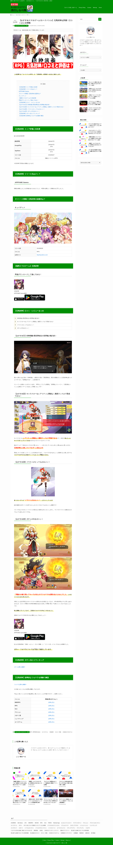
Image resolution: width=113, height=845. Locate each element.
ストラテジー (14, 828)
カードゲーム (45, 732)
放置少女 (87, 833)
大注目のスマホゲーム (67, 732)
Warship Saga (56, 822)
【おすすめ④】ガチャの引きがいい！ (29, 111)
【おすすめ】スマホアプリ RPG (21, 25)
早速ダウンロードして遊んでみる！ (29, 100)
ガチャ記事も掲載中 (19, 667)
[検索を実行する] (99, 19)
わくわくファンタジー (66, 822)
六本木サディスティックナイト (51, 830)
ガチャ (20, 825)
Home (44, 840)
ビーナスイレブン (61, 828)
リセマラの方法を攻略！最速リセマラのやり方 (21, 830)
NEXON (36, 822)
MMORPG (30, 822)
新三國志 (93, 833)
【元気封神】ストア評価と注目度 (28, 87)
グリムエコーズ (64, 825)
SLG (45, 822)
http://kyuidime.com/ (42, 255)
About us (68, 840)
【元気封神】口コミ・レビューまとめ (29, 102)
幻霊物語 (76, 833)
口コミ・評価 (58, 732)
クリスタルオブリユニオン (53, 825)
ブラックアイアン (71, 828)
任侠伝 (41, 830)
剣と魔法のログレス (34, 833)
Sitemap (62, 840)
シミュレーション (84, 825)
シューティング (93, 825)
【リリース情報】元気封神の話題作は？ (30, 93)
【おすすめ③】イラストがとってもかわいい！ (32, 109)
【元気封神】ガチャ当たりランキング (29, 113)
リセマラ (88, 828)
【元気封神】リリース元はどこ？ (28, 89)
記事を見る (51, 702)
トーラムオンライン (29, 828)
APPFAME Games (24, 91)
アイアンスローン (77, 822)
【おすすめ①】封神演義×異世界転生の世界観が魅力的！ (34, 104)
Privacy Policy (50, 840)
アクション (85, 822)
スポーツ (21, 828)
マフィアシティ (80, 828)
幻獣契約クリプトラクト (66, 833)
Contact (57, 840)
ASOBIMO (13, 822)
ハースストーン (51, 828)
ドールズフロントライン (41, 828)
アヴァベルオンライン (95, 822)
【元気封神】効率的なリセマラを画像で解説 (31, 115)
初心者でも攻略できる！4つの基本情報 (80, 830)
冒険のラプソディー (64, 830)
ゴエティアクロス (74, 825)
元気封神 (51, 732)
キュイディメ (22, 95)
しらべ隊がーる (21, 756)
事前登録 (36, 830)
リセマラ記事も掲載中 (20, 684)
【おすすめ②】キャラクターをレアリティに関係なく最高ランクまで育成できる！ (41, 107)
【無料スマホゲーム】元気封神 (27, 98)
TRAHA (50, 822)
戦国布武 (82, 833)
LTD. (26, 822)
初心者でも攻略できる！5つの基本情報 (20, 833)
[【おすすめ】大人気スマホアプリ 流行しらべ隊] (21, 7)
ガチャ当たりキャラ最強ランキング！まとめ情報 (35, 825)
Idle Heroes (20, 822)
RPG (41, 822)
